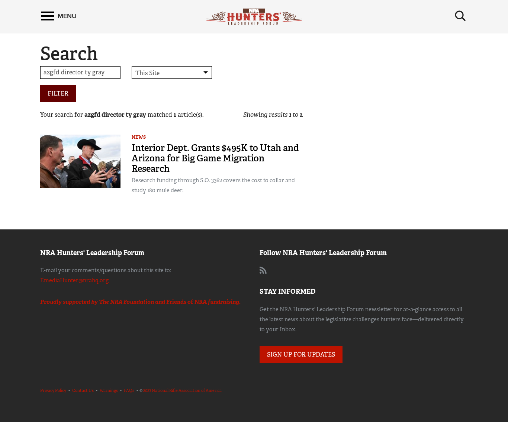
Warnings (109, 390)
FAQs (129, 390)
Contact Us (83, 390)
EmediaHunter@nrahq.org (74, 280)
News (139, 137)
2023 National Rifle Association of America (182, 390)
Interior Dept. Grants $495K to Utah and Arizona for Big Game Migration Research (215, 158)
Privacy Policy (53, 390)
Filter (58, 93)
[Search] (460, 16)
